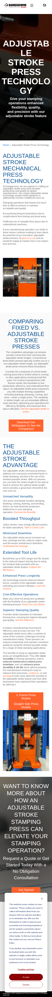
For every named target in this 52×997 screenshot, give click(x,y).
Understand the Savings (15, 546)
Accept (26, 977)
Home (6, 145)
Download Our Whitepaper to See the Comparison (26, 425)
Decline (26, 984)
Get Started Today (26, 891)
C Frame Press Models (26, 696)
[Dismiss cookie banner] (42, 899)
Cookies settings (26, 969)
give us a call (28, 238)
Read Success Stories (33, 604)
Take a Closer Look (34, 527)
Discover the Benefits (25, 512)
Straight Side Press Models (26, 705)
